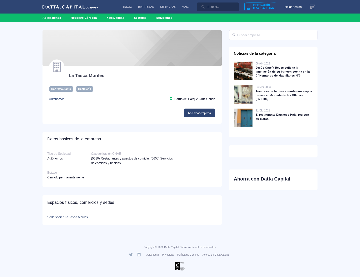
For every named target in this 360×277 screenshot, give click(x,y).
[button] (115, 17)
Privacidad (168, 254)
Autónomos (57, 99)
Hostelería (84, 88)
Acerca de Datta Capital (215, 254)
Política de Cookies (188, 254)
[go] (234, 35)
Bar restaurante (61, 88)
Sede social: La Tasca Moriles (67, 217)
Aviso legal (152, 254)
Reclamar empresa (199, 113)
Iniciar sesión (293, 7)
